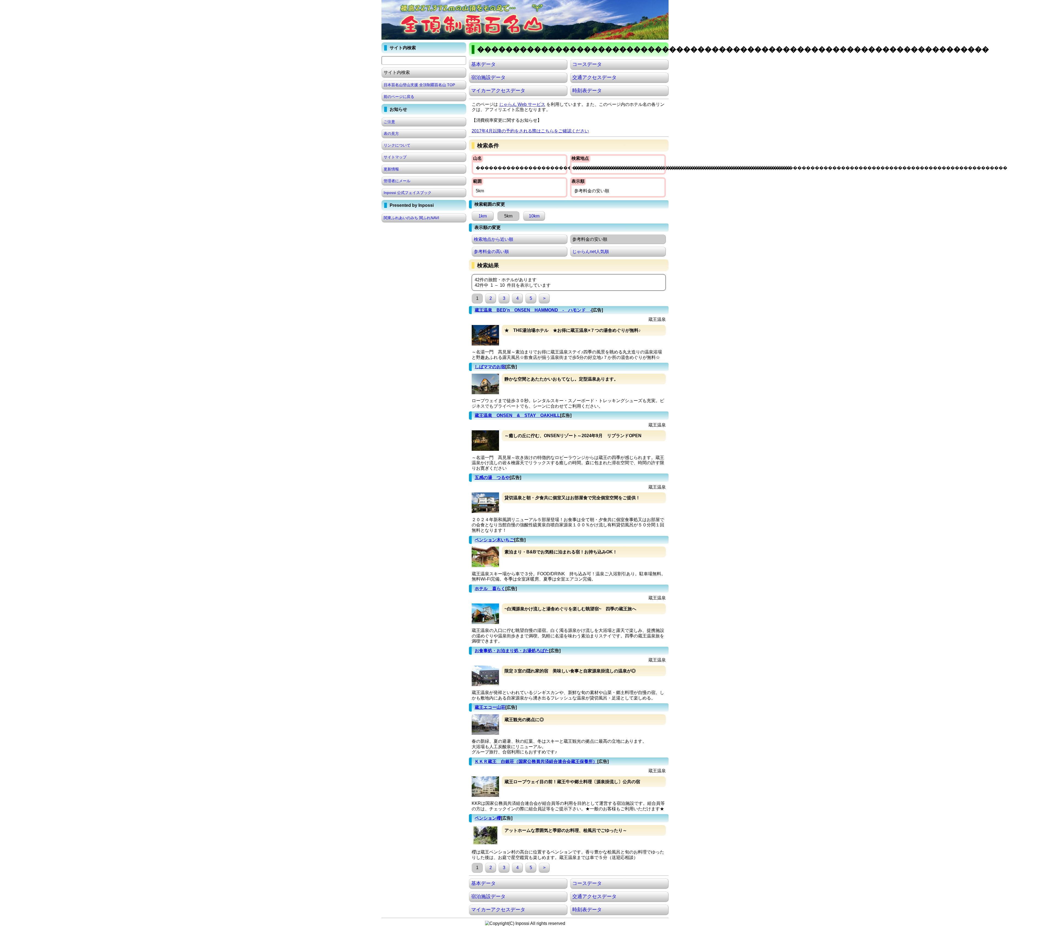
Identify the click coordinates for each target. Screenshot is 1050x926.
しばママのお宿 (490, 366)
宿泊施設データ (488, 77)
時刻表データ (587, 90)
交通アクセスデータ (594, 77)
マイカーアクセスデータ (498, 90)
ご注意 (389, 122)
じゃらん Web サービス (522, 104)
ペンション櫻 (488, 818)
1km (483, 216)
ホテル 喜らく (490, 588)
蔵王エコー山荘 (490, 707)
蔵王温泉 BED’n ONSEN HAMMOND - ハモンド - (533, 310)
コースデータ (587, 64)
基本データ (483, 64)
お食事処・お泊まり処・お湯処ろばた (512, 650)
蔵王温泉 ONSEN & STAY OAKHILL (517, 415)
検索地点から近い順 (493, 239)
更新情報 (391, 169)
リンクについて (397, 145)
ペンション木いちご (494, 540)
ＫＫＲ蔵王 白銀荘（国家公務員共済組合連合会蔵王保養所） (536, 761)
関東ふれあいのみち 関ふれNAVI (411, 218)
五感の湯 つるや (492, 477)
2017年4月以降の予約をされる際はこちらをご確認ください (530, 131)
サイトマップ (395, 157)
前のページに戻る (399, 96)
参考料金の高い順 (491, 251)
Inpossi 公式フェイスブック (407, 192)
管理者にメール (397, 181)
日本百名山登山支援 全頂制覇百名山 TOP (419, 85)
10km (534, 216)
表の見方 (391, 133)
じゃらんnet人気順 (590, 251)
